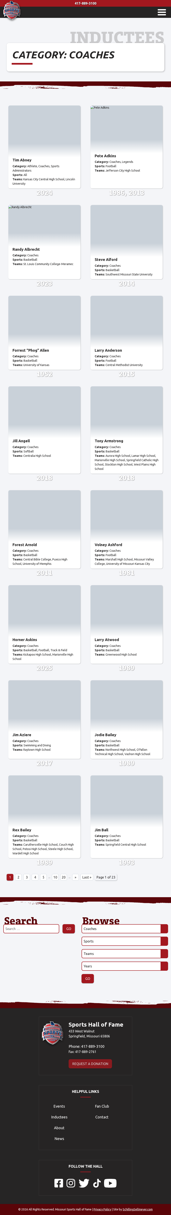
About (59, 1128)
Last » (86, 877)
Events (59, 1106)
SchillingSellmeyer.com (138, 1209)
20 (63, 877)
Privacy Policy (102, 1209)
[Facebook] (58, 1186)
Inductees (59, 1117)
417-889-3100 (85, 3)
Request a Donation (90, 1064)
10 (55, 877)
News (59, 1138)
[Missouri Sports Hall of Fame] (12, 21)
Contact (101, 1117)
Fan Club (102, 1106)
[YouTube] (110, 1186)
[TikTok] (97, 1186)
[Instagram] (71, 1186)
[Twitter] (84, 1186)
